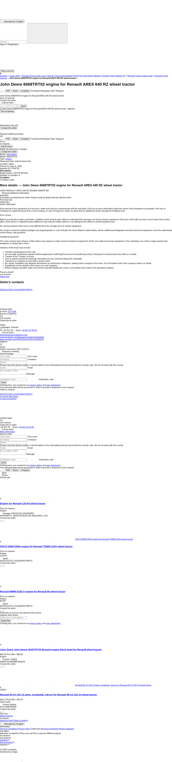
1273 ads (12, 311)
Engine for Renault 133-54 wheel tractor (22, 503)
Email (30, 368)
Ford (80, 76)
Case (43, 76)
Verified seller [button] (6, 309)
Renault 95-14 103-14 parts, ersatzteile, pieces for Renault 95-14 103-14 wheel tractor (48, 694)
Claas (56, 76)
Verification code (46, 379)
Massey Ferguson (102, 76)
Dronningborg (66, 76)
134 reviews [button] (5, 318)
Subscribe (5, 621)
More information (7, 432)
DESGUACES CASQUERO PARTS (16, 290)
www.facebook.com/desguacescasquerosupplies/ (22, 337)
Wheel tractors (6, 716)
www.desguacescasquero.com (13, 335)
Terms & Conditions (9, 729)
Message (31, 374)
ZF (124, 76)
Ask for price (6, 146)
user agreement (53, 385)
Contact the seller (9, 128)
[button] (86, 58)
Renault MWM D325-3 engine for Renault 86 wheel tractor (32, 591)
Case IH (50, 76)
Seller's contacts (20, 720)
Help (10, 720)
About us (4, 720)
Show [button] (18, 330)
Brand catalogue (66, 729)
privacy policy (36, 385)
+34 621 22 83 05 (29, 330)
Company (32, 359)
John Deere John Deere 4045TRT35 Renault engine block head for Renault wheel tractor (51, 649)
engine (8, 159)
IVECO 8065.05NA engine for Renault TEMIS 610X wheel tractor (36, 546)
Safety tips (4, 277)
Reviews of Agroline (50, 729)
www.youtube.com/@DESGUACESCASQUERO (22, 339)
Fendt (75, 76)
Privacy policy (24, 729)
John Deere (88, 76)
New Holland (116, 76)
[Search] (47, 33)
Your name (32, 356)
